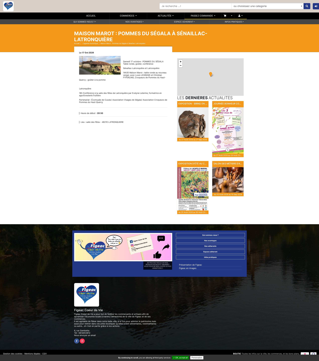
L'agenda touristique (90, 43)
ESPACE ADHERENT (183, 21)
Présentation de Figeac (190, 265)
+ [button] (180, 61)
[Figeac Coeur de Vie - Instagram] (82, 341)
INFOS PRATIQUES (233, 21)
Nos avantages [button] (210, 241)
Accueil (91, 15)
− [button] (180, 65)
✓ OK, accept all (180, 358)
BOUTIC (237, 353)
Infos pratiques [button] (210, 257)
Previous (71, 248)
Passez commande (202, 15)
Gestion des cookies (12, 353)
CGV (44, 353)
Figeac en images (187, 268)
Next (174, 248)
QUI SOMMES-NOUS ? (83, 21)
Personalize (197, 358)
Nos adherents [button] (210, 246)
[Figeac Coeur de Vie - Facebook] (76, 341)
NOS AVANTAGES (133, 21)
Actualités (165, 15)
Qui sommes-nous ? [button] (210, 235)
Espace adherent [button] (210, 252)
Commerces (127, 15)
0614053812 (84, 333)
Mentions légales (32, 353)
